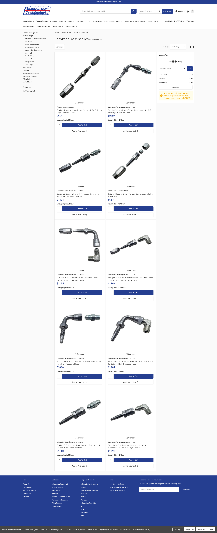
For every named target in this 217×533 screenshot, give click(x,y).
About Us (26, 484)
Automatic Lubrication (30, 76)
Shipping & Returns (29, 490)
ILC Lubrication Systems (89, 484)
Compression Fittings (112, 21)
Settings (177, 529)
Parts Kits (26, 70)
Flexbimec (84, 513)
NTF (82, 506)
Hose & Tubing (27, 67)
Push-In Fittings (28, 26)
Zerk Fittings (70, 26)
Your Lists (190, 21)
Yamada (84, 500)
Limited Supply (28, 82)
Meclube (84, 493)
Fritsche (83, 487)
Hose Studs (151, 21)
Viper (82, 509)
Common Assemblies (94, 21)
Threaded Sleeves (43, 26)
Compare (59, 47)
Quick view (79, 77)
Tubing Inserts (57, 26)
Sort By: (166, 47)
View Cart (175, 87)
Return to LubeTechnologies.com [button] (108, 2)
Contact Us (27, 493)
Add (189, 69)
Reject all (190, 529)
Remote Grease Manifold (31, 73)
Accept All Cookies (206, 529)
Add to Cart (167, 11)
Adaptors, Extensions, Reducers (62, 21)
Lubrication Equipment (30, 33)
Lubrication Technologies (89, 490)
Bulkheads (80, 21)
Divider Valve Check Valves (135, 21)
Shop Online (27, 21)
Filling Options (27, 79)
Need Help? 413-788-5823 (174, 21)
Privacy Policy (28, 487)
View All (83, 516)
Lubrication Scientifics (88, 503)
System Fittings (42, 21)
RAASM (83, 497)
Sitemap (26, 497)
